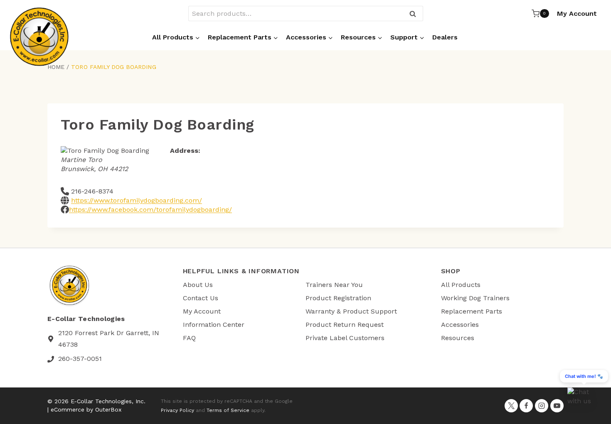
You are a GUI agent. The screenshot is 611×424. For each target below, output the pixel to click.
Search (415, 14)
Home (55, 67)
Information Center (213, 324)
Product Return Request (345, 324)
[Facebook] (526, 405)
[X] (511, 405)
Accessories (460, 324)
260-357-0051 (80, 359)
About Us (198, 285)
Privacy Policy (177, 410)
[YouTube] (557, 405)
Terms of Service (228, 410)
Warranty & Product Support (351, 311)
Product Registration (338, 298)
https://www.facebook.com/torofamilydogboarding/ (150, 209)
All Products (460, 285)
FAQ (189, 338)
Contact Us (200, 298)
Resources (457, 338)
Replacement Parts (471, 311)
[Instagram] (541, 405)
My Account (577, 13)
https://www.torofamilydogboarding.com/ (136, 200)
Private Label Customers (345, 338)
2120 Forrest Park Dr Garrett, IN (108, 333)
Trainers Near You (334, 285)
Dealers (445, 37)
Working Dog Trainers (475, 298)
